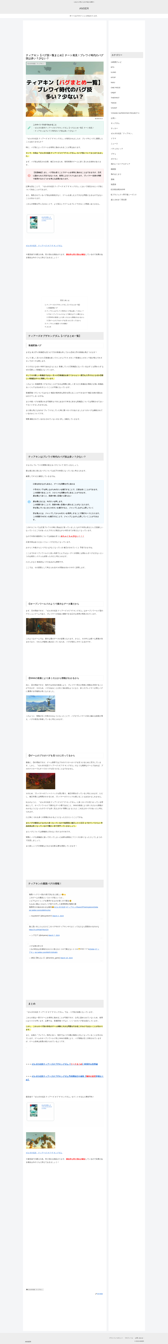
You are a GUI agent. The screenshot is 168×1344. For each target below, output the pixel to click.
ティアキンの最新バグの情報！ (57, 323)
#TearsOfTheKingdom (84, 907)
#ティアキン (71, 907)
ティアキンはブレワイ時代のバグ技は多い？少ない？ (65, 311)
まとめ (48, 327)
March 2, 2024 (58, 916)
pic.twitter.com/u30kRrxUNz (40, 910)
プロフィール (129, 1338)
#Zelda (95, 907)
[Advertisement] (65, 37)
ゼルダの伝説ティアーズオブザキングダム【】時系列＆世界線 (65, 1064)
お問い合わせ (139, 1338)
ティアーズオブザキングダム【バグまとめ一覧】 (63, 305)
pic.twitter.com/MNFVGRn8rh (46, 952)
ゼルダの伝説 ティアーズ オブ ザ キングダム (47, 218)
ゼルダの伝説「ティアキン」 (35, 1289)
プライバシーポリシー (116, 1338)
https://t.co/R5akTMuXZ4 (38, 930)
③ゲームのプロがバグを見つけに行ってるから (64, 320)
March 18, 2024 (66, 958)
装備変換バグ (53, 308)
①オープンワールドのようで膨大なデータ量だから (66, 314)
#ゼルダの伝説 (59, 907)
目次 (62, 300)
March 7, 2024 (54, 935)
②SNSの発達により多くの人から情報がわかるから (66, 317)
